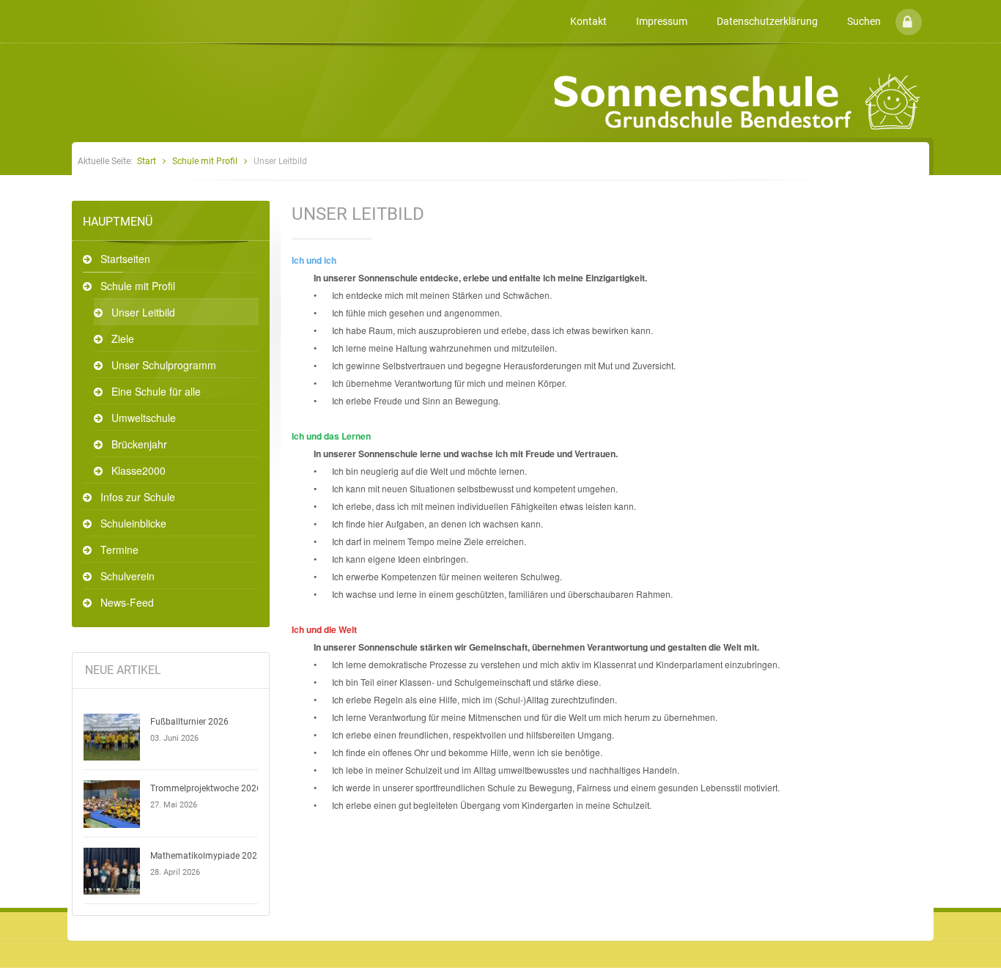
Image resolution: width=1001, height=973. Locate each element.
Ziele (122, 338)
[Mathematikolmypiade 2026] (112, 871)
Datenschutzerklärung (767, 21)
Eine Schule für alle (156, 391)
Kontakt (588, 21)
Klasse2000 (138, 470)
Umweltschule (143, 417)
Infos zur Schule (137, 496)
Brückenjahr (139, 444)
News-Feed (127, 602)
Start (146, 161)
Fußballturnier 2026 (189, 722)
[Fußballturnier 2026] (112, 737)
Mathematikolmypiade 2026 (206, 856)
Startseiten (125, 258)
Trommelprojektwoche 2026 (206, 788)
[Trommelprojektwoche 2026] (112, 803)
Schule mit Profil (204, 161)
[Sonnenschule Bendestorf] (74, 9)
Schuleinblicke (133, 523)
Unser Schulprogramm (163, 365)
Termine (119, 549)
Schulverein (127, 576)
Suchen (864, 21)
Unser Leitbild (143, 312)
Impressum (661, 21)
